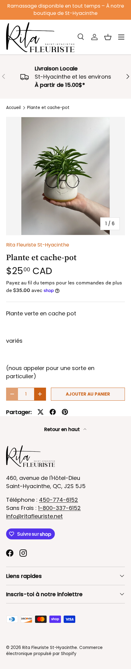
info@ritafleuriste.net (34, 516)
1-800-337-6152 (59, 508)
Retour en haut (62, 429)
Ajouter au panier (88, 394)
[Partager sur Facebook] (53, 412)
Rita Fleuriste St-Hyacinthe (37, 244)
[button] (108, 37)
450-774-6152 (58, 500)
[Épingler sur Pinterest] (65, 412)
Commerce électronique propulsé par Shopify (54, 651)
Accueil (13, 108)
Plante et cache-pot (48, 108)
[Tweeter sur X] (40, 412)
